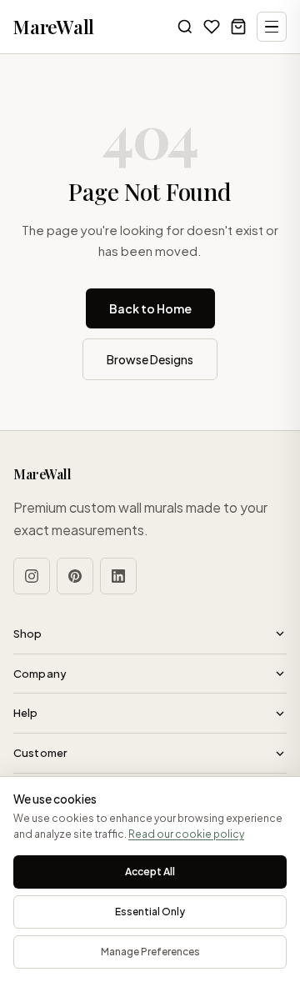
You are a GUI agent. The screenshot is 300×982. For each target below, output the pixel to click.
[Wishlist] (211, 26)
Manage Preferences (150, 951)
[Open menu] (272, 27)
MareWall (53, 26)
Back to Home (150, 308)
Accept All (150, 871)
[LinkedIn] (118, 576)
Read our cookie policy (186, 834)
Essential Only (150, 911)
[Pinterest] (75, 576)
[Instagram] (31, 576)
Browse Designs (150, 359)
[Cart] (238, 26)
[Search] (185, 26)
